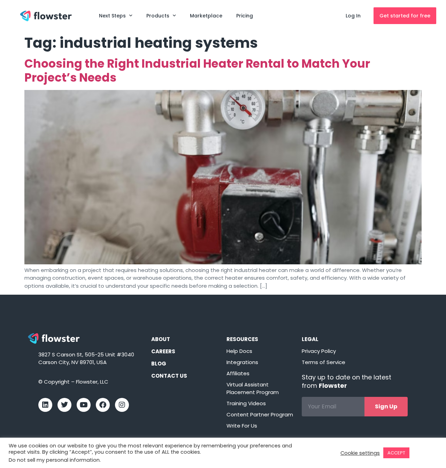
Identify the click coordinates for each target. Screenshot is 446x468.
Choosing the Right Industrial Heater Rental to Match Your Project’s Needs (197, 70)
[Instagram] (122, 405)
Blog (158, 363)
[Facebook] (103, 405)
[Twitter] (64, 405)
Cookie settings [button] (360, 453)
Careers (163, 351)
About (160, 339)
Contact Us (169, 375)
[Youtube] (84, 405)
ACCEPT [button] (396, 453)
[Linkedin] (45, 405)
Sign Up (386, 406)
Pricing (244, 15)
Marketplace (206, 15)
